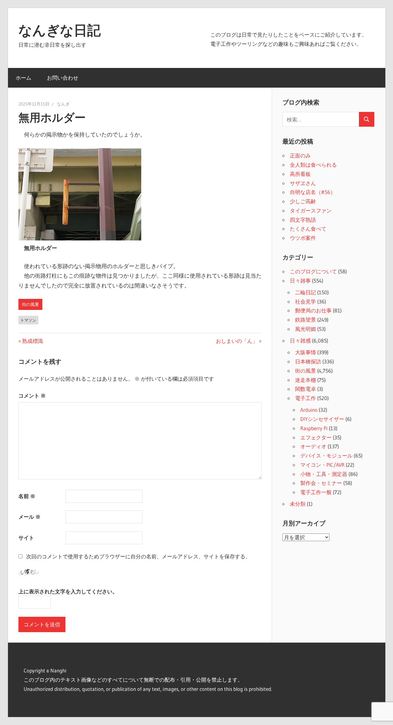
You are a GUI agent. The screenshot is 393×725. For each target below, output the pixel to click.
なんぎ (63, 104)
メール (29, 516)
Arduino (308, 409)
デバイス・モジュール (326, 455)
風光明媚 (305, 329)
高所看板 (300, 174)
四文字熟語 (303, 219)
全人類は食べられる (313, 164)
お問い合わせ (62, 77)
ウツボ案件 (303, 238)
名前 (26, 496)
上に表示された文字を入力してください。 (68, 591)
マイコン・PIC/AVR (322, 465)
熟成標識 (32, 341)
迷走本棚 (305, 380)
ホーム (23, 77)
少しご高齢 (303, 201)
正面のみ (300, 155)
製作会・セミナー (321, 483)
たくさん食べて (308, 228)
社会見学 (305, 301)
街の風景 (30, 304)
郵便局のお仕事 (313, 310)
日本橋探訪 (308, 361)
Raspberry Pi (314, 428)
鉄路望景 (305, 319)
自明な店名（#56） (313, 192)
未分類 (297, 504)
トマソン (28, 320)
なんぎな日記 (59, 30)
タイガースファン (311, 210)
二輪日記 (305, 292)
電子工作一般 (316, 492)
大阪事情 (305, 352)
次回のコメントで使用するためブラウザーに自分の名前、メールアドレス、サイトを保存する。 (138, 556)
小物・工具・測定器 (323, 474)
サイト (26, 537)
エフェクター (316, 437)
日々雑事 (300, 280)
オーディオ (313, 446)
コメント (32, 395)
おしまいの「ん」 (237, 341)
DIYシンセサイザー (322, 419)
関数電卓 (305, 389)
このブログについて (313, 271)
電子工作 (305, 398)
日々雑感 (300, 340)
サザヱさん (303, 183)
